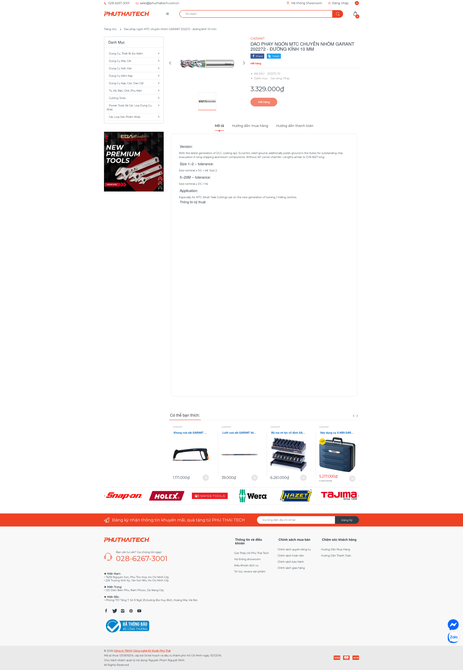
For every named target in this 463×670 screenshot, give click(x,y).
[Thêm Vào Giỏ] (206, 478)
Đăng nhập (340, 3)
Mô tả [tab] (219, 126)
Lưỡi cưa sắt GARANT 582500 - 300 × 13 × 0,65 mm (239, 432)
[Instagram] (123, 611)
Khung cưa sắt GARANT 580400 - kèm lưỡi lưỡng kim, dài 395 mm (191, 432)
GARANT (257, 39)
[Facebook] (106, 611)
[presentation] (353, 415)
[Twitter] (114, 611)
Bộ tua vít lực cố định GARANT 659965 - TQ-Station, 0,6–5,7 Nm (288, 432)
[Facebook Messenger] (453, 624)
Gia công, (276, 78)
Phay (286, 78)
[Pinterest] (131, 611)
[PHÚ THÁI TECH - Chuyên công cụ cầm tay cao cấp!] (126, 14)
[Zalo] (453, 637)
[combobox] (261, 13)
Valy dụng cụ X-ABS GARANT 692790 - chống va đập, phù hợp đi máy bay (337, 432)
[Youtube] (139, 611)
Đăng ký (346, 520)
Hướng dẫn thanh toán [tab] (294, 126)
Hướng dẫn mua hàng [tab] (250, 126)
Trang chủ (110, 29)
